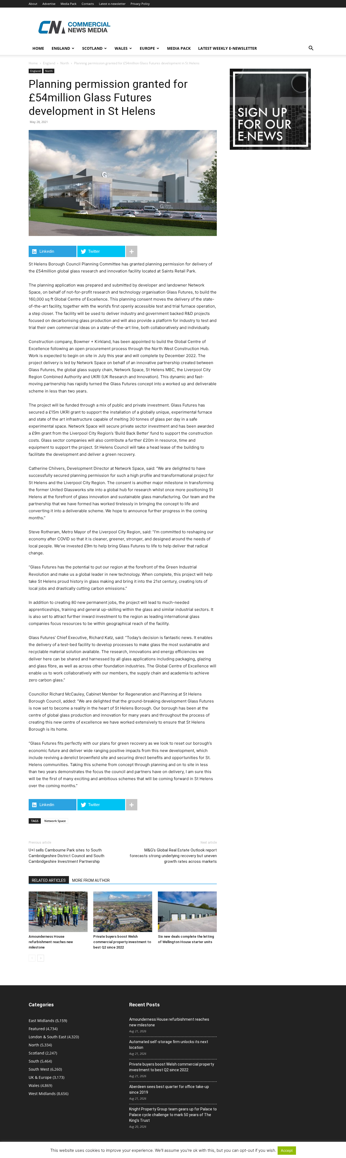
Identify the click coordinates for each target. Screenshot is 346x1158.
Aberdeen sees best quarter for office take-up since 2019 (169, 1089)
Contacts (88, 4)
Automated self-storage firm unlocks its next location (168, 1045)
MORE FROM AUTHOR (91, 880)
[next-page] (40, 958)
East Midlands (41, 1020)
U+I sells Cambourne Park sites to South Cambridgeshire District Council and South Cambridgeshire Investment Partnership (66, 856)
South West (39, 1069)
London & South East (47, 1036)
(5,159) (48, 1020)
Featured (37, 1028)
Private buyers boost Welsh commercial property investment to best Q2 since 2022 (122, 941)
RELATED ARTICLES (49, 880)
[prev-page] (32, 958)
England (49, 63)
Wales (121, 48)
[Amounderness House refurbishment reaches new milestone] (58, 911)
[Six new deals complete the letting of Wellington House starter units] (187, 911)
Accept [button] (287, 1150)
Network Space (55, 821)
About (33, 4)
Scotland (92, 48)
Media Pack (68, 4)
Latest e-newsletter (112, 4)
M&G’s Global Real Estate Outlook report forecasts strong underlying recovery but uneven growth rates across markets (173, 856)
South (34, 1061)
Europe (147, 48)
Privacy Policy (140, 4)
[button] (310, 48)
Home (38, 48)
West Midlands (42, 1093)
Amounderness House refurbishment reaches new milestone (51, 941)
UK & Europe (40, 1077)
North (64, 63)
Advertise (48, 4)
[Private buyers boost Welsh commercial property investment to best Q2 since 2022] (122, 911)
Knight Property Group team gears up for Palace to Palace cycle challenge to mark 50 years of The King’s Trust (173, 1115)
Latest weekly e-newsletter (227, 48)
